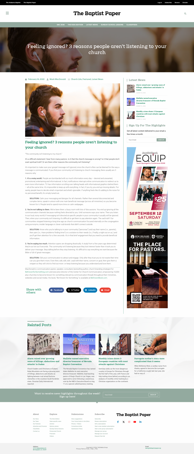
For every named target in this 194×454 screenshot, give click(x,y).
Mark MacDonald (58, 79)
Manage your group (101, 431)
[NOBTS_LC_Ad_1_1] (147, 268)
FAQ (96, 449)
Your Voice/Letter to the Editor (80, 421)
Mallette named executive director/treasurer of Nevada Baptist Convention (150, 100)
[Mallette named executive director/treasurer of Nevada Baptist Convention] (131, 102)
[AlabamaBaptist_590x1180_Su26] (147, 188)
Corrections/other (76, 426)
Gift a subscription (100, 424)
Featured (87, 79)
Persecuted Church (55, 431)
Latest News (92, 25)
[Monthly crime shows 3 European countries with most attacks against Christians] (131, 115)
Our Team (36, 421)
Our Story (36, 419)
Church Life (76, 79)
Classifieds (131, 25)
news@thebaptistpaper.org (153, 448)
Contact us (36, 431)
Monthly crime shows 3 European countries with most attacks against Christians (150, 114)
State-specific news (55, 421)
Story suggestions (76, 419)
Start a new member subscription (104, 426)
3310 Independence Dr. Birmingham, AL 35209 (39, 449)
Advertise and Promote (40, 426)
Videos (52, 436)
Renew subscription (101, 421)
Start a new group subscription (104, 429)
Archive (52, 424)
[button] (185, 13)
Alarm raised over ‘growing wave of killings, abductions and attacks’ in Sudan (150, 87)
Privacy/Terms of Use (82, 449)
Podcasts (52, 433)
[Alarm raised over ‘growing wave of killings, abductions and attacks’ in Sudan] (131, 89)
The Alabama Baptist (13, 2)
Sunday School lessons (57, 429)
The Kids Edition (75, 25)
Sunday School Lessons (112, 25)
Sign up (161, 140)
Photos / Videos (76, 424)
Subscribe (98, 419)
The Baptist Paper (30, 2)
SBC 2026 (61, 25)
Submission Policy (77, 429)
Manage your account (101, 433)
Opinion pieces (54, 426)
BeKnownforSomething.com (37, 272)
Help (92, 449)
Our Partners (37, 424)
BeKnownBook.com (98, 278)
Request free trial (100, 436)
